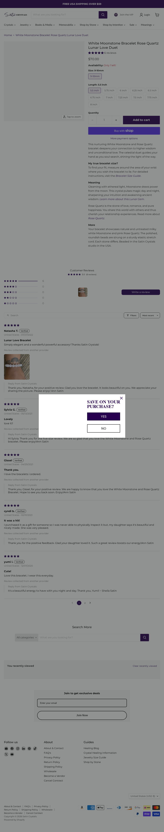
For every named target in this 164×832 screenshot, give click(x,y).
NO (103, 428)
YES (104, 416)
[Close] (121, 398)
